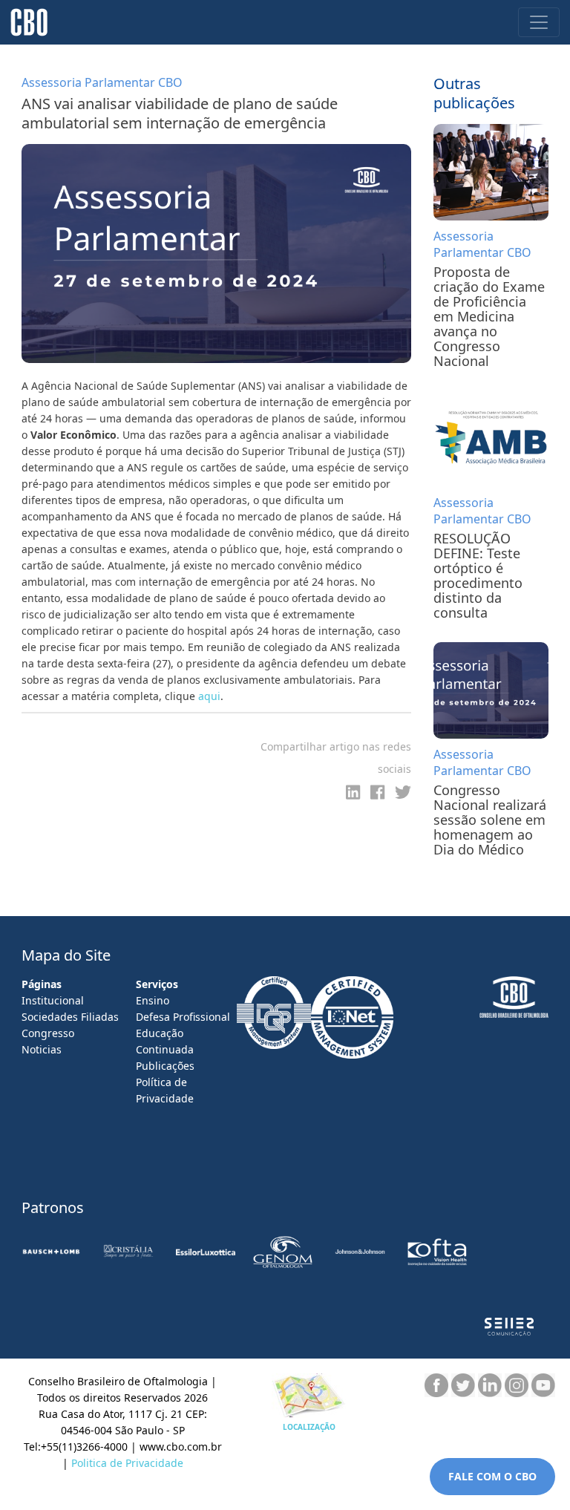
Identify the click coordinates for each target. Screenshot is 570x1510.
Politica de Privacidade (127, 1463)
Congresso (48, 1033)
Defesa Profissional (183, 1017)
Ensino (152, 1000)
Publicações (165, 1066)
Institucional (53, 1000)
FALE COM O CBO (492, 1476)
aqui (209, 696)
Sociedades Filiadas (70, 1017)
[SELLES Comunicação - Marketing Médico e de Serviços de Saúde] (509, 1327)
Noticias (42, 1049)
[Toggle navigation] (539, 22)
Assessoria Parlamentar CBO (482, 244)
